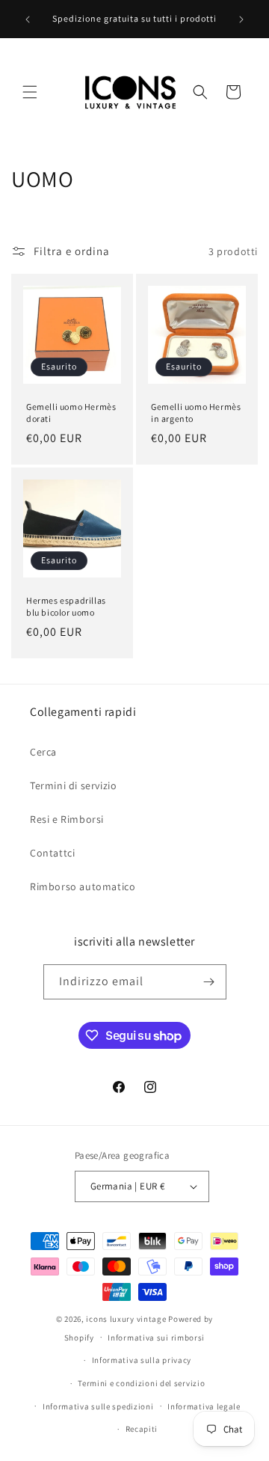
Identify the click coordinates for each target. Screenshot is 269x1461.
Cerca (43, 752)
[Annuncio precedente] (27, 19)
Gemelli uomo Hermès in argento (196, 412)
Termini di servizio (73, 785)
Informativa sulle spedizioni (98, 1406)
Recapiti (142, 1429)
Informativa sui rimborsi (156, 1337)
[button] (29, 92)
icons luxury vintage (127, 1319)
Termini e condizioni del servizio (141, 1383)
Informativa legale (204, 1406)
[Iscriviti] (209, 981)
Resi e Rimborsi (67, 819)
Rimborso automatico (82, 886)
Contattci (52, 853)
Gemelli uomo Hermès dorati (71, 412)
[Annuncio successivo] (241, 19)
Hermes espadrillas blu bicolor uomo (66, 606)
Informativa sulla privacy (142, 1360)
